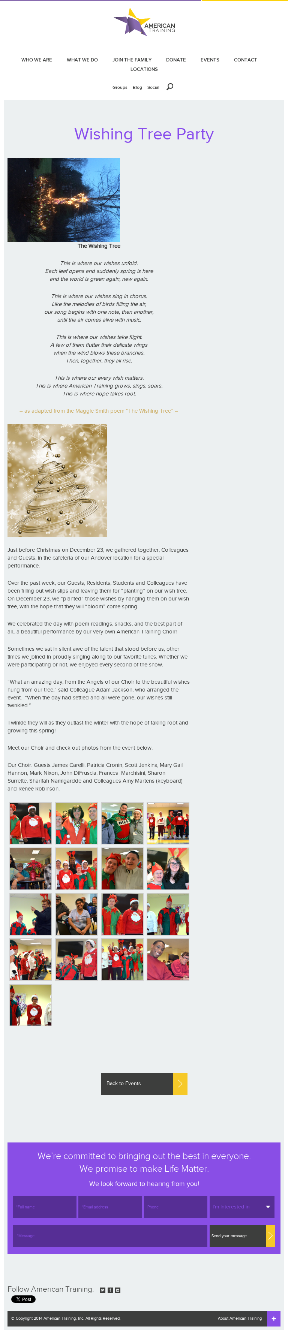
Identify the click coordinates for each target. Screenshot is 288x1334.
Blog (137, 87)
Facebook (110, 1290)
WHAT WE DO (82, 60)
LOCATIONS (144, 69)
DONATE (176, 60)
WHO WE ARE (36, 60)
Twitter (102, 1290)
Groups (120, 87)
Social (153, 87)
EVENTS (210, 60)
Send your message (229, 1236)
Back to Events (123, 1084)
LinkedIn (117, 1290)
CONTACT (245, 60)
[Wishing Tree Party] (30, 823)
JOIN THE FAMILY (132, 60)
